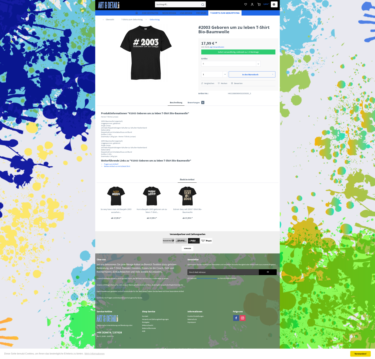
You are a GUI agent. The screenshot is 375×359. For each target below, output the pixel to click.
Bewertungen (195, 102)
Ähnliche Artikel (187, 179)
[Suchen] (203, 4)
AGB (143, 331)
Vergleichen (209, 83)
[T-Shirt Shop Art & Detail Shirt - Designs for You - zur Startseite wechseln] (109, 5)
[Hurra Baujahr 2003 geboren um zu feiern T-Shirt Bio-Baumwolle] (151, 196)
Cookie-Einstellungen (196, 316)
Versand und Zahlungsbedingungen (155, 319)
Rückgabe (145, 322)
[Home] (136, 13)
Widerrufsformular (149, 328)
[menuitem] (180, 4)
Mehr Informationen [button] (95, 353)
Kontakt (145, 316)
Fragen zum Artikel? (111, 164)
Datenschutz (192, 319)
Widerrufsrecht (147, 325)
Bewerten (238, 83)
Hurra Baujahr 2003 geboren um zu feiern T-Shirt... (152, 210)
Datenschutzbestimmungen (207, 278)
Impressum (192, 322)
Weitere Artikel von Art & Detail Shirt (117, 166)
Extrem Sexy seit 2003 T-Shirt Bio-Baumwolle (187, 210)
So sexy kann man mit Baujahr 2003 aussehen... (116, 210)
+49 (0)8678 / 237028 (109, 332)
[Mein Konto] (252, 4)
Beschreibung (176, 102)
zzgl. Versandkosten (217, 47)
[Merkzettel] (245, 4)
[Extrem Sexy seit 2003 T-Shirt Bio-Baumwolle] (187, 196)
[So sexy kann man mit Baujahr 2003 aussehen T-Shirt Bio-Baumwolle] (116, 196)
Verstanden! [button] (360, 354)
